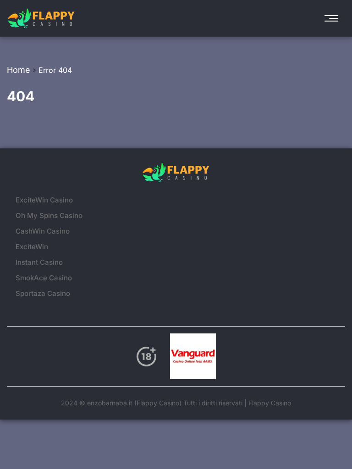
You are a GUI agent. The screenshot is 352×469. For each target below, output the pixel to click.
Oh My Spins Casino (49, 215)
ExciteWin (32, 246)
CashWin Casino (43, 231)
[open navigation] (333, 18)
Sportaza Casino (43, 293)
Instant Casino (39, 262)
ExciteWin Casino (44, 200)
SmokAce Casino (44, 277)
